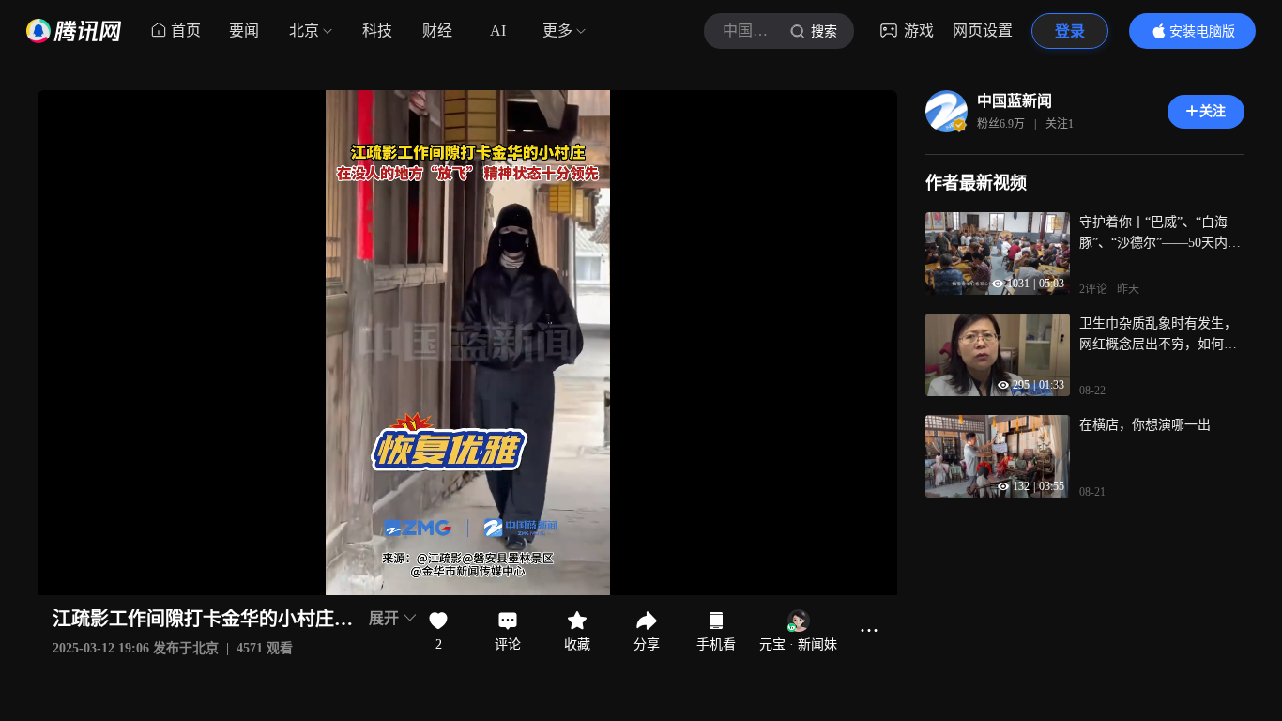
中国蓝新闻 (1014, 101)
